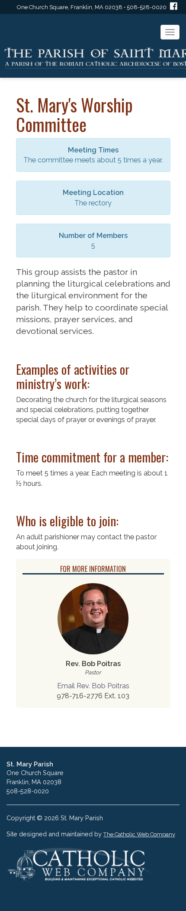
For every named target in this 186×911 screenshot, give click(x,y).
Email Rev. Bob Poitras (93, 686)
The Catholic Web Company (139, 834)
